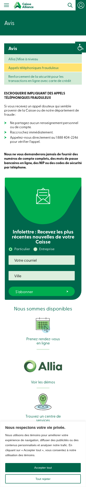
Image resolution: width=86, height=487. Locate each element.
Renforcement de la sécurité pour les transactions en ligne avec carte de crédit (39, 78)
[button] (80, 47)
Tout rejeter (43, 479)
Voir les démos (43, 381)
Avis (12, 48)
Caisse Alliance (23, 5)
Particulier (22, 248)
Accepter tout (43, 467)
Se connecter (83, 6)
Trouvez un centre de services (43, 417)
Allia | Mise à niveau (23, 58)
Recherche (70, 5)
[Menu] (6, 5)
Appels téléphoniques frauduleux (33, 67)
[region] (43, 454)
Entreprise (46, 248)
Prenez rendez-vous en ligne (43, 340)
